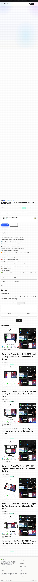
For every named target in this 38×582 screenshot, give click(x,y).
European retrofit (22, 562)
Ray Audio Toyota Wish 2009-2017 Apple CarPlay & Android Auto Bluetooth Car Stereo (19, 506)
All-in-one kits (22, 560)
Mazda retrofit (22, 563)
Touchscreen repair (23, 566)
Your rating (15, 302)
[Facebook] (6, 566)
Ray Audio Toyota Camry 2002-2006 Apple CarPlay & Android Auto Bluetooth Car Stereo (19, 543)
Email (28, 313)
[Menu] (2, 3)
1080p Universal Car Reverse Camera (12, 217)
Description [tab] (3, 232)
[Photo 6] (20, 197)
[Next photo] (36, 103)
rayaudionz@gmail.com (23, 573)
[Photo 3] (10, 197)
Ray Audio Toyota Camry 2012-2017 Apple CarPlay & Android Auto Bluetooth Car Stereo (19, 356)
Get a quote (32, 3)
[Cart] (36, 4)
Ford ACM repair (22, 567)
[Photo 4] (13, 197)
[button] (13, 225)
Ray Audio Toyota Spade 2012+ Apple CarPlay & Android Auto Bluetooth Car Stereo (17, 431)
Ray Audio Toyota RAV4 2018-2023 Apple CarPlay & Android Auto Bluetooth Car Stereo (19, 394)
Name (9, 313)
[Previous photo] (2, 103)
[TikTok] (4, 566)
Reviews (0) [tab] (4, 235)
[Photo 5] (17, 197)
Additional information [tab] (5, 233)
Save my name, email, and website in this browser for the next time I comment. (19, 317)
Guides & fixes (22, 576)
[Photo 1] (3, 197)
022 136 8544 (22, 571)
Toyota (2, 200)
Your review (19, 304)
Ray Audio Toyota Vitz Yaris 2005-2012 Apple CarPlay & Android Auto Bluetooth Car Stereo (18, 468)
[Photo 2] (6, 197)
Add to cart (4, 224)
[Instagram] (2, 566)
